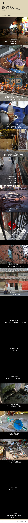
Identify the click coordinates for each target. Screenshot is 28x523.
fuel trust (14, 434)
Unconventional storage (14, 516)
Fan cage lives (14, 462)
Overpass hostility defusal (14, 42)
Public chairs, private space (14, 237)
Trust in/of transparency (14, 126)
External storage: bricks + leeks (14, 98)
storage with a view (14, 267)
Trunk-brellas (14, 71)
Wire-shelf (14, 490)
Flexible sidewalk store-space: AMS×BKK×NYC (14, 180)
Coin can (14, 350)
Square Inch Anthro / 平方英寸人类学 (11, 9)
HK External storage (14, 155)
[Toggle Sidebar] (25, 6)
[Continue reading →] (14, 31)
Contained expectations (14, 322)
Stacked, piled (14, 211)
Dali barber (14, 294)
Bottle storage (14, 378)
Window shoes (14, 406)
